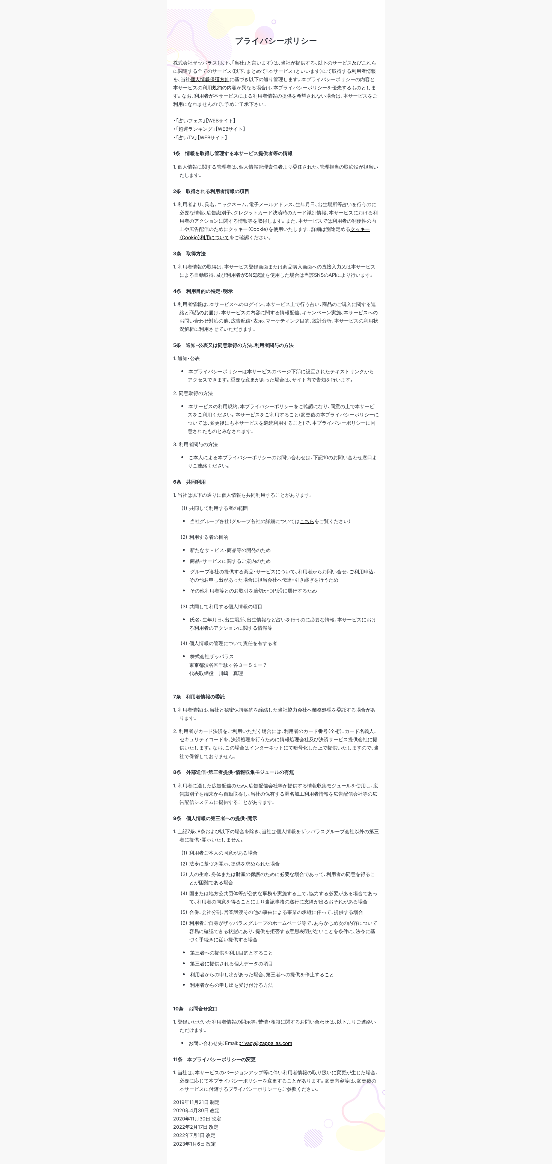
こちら (307, 521)
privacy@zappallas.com (265, 1042)
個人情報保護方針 (209, 79)
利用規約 (212, 87)
